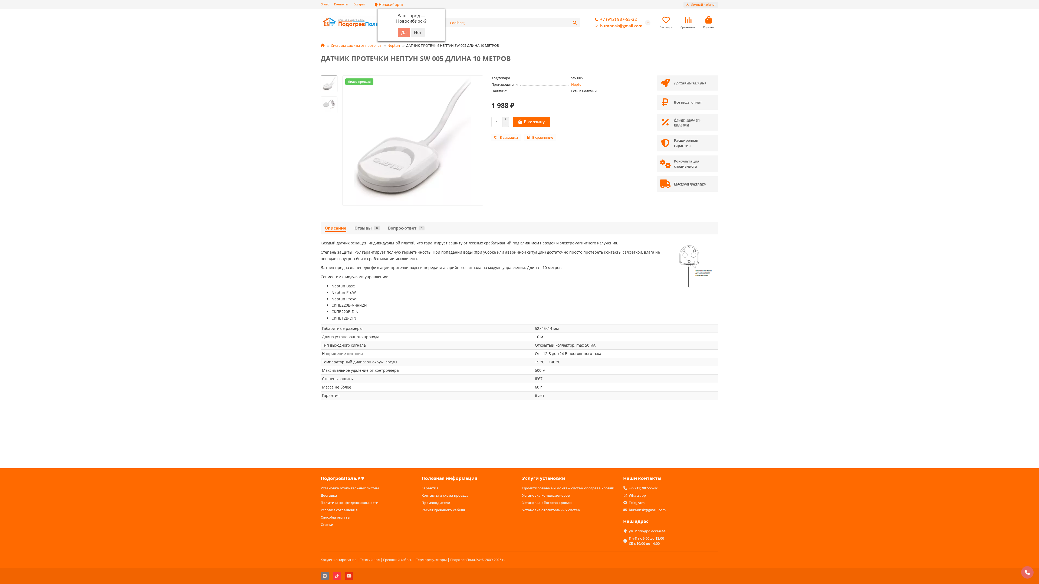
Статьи (327, 524)
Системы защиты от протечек (356, 45)
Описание (335, 228)
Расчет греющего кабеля (443, 509)
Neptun (393, 45)
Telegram (637, 502)
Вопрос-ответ (405, 228)
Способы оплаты (335, 517)
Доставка (329, 495)
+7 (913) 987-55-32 (618, 19)
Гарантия (430, 488)
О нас (325, 4)
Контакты (341, 4)
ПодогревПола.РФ (342, 478)
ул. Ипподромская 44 (647, 531)
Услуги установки (543, 478)
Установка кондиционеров (546, 495)
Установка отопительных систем (350, 488)
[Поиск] (574, 22)
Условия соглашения (339, 509)
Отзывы (366, 228)
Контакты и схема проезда (445, 495)
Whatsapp (637, 495)
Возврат (359, 4)
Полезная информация (449, 478)
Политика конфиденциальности (350, 502)
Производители (436, 502)
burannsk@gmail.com (621, 26)
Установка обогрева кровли (547, 502)
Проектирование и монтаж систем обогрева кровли (568, 488)
